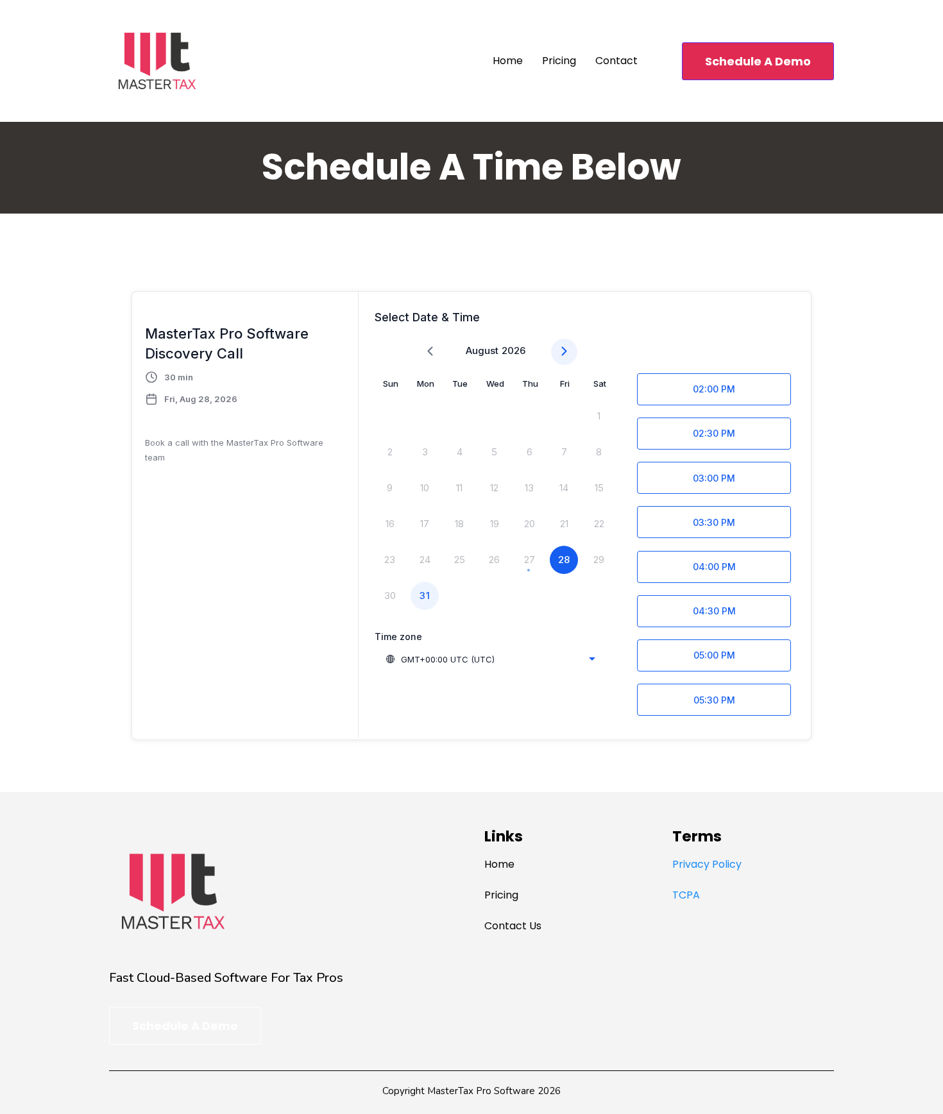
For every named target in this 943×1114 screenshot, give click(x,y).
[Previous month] (430, 352)
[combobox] (490, 659)
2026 (513, 350)
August (482, 350)
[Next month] (564, 352)
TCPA (686, 895)
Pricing (559, 60)
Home (508, 60)
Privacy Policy (707, 864)
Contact (616, 60)
